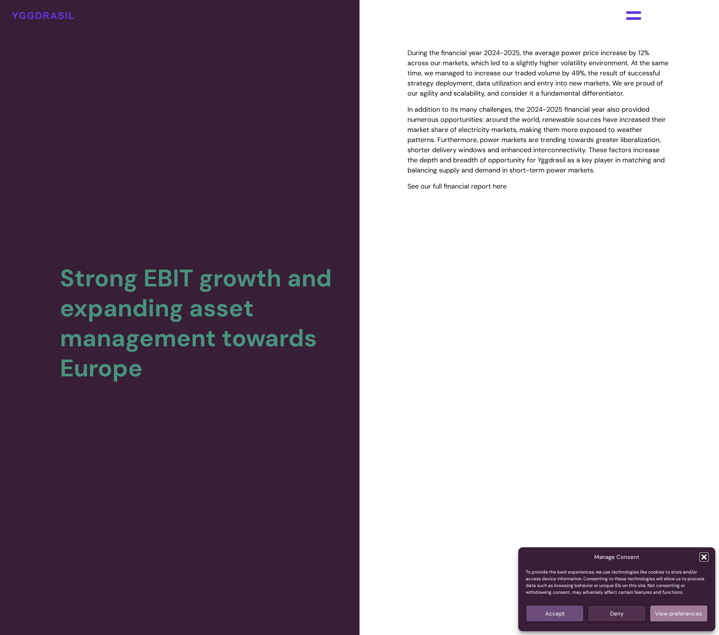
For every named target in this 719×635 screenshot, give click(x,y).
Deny (617, 613)
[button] (704, 557)
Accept (555, 613)
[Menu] (633, 15)
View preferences (678, 613)
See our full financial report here (457, 186)
